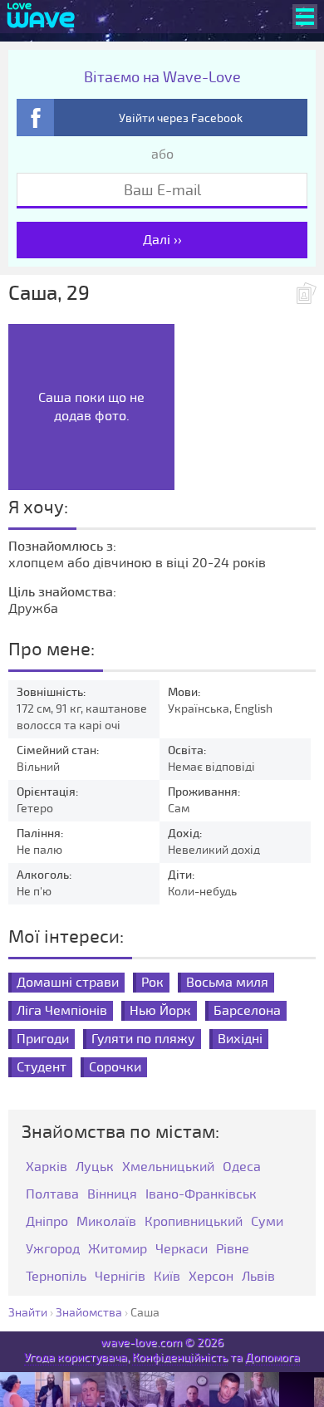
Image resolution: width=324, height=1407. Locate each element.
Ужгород (53, 1250)
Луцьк (95, 1167)
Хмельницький (168, 1167)
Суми (267, 1222)
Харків (46, 1167)
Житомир (117, 1250)
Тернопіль (56, 1277)
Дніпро (47, 1222)
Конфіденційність (180, 1358)
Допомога (272, 1358)
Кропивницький (194, 1222)
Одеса (242, 1167)
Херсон (211, 1277)
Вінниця (112, 1195)
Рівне (232, 1250)
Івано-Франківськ (201, 1195)
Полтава (52, 1195)
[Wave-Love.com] (41, 17)
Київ (167, 1277)
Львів (258, 1277)
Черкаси (181, 1250)
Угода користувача (75, 1358)
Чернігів (120, 1277)
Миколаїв (106, 1222)
